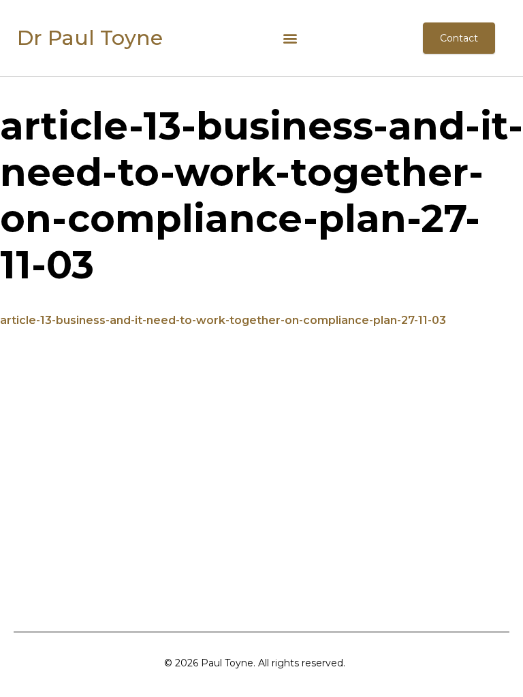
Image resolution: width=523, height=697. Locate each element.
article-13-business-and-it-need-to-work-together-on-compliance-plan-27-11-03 (223, 320)
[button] (290, 38)
